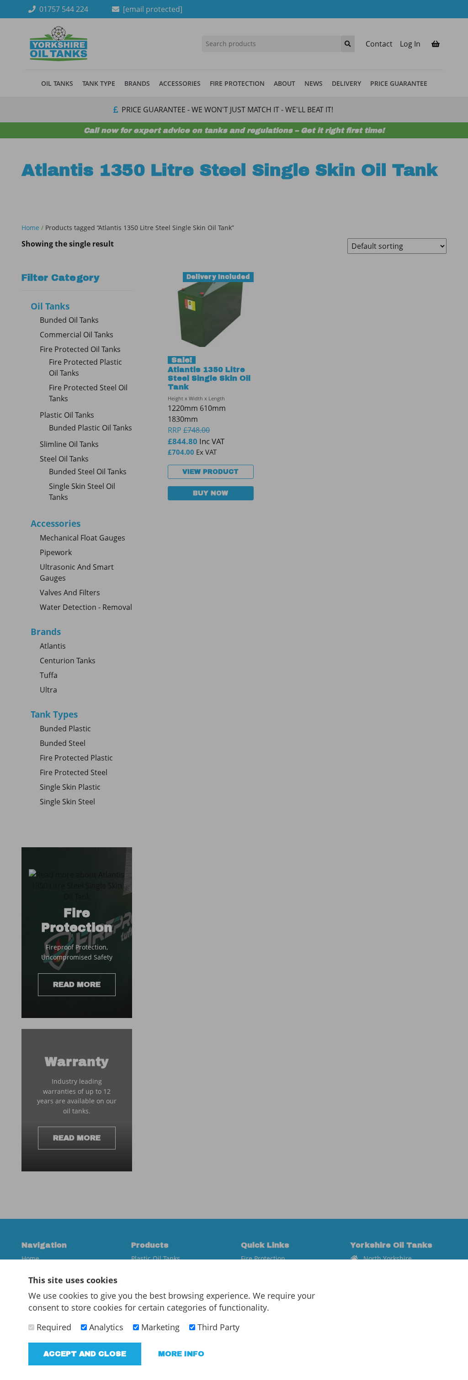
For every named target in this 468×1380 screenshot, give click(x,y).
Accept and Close (84, 1354)
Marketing (159, 1327)
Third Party (217, 1327)
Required (52, 1327)
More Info (181, 1354)
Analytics (105, 1327)
